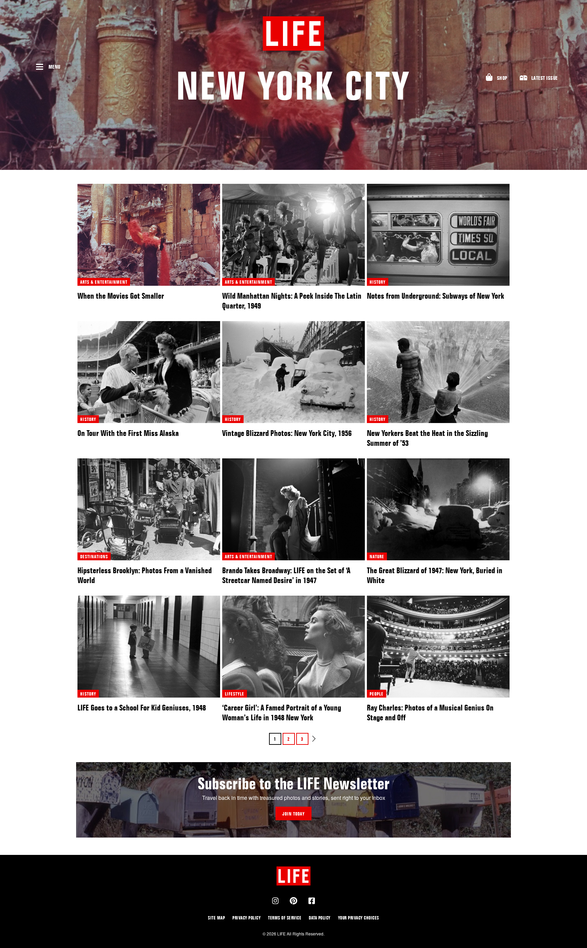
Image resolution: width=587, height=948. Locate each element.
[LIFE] (293, 33)
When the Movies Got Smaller (120, 296)
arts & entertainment (103, 282)
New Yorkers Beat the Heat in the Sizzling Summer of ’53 (427, 438)
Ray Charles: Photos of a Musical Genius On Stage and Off (430, 712)
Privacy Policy (246, 917)
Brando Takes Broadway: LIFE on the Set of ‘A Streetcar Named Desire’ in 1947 (286, 575)
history (378, 282)
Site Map (216, 917)
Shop (502, 78)
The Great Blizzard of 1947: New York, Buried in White (434, 575)
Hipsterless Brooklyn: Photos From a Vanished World (144, 575)
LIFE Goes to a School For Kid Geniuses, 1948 (141, 708)
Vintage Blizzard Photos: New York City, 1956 (287, 433)
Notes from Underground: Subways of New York (435, 296)
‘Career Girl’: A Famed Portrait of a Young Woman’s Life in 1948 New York (281, 712)
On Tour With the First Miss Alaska (128, 433)
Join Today (293, 814)
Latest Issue (544, 78)
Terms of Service (284, 917)
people (377, 694)
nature (377, 556)
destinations (94, 556)
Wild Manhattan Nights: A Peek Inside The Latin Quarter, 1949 (291, 301)
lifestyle (234, 694)
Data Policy (320, 917)
